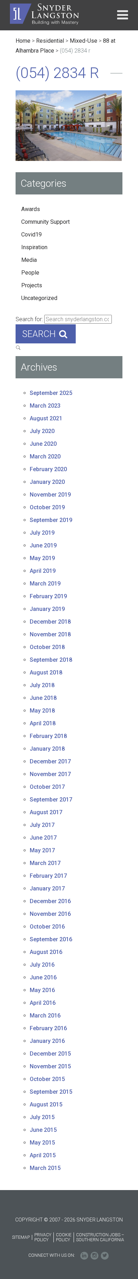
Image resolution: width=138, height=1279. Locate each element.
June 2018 (43, 698)
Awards (30, 209)
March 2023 (45, 405)
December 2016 (50, 901)
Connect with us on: (51, 1255)
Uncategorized (39, 298)
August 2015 (46, 1104)
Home (23, 40)
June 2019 (43, 545)
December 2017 (50, 761)
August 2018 (46, 672)
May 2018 (42, 710)
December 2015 (50, 1053)
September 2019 (51, 520)
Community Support (45, 221)
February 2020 (48, 469)
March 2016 (45, 1015)
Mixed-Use (83, 40)
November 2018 (50, 634)
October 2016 (47, 926)
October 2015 (47, 1079)
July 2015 (42, 1117)
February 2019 (48, 596)
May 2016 (42, 990)
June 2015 (43, 1130)
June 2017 (43, 837)
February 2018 (48, 736)
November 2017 (50, 774)
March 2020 (45, 456)
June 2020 (43, 443)
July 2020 (42, 431)
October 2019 (47, 507)
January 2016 (47, 1041)
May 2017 (42, 850)
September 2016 (51, 939)
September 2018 (51, 659)
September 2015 (51, 1091)
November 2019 (50, 494)
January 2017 (47, 888)
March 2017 (45, 863)
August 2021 (46, 418)
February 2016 (48, 1028)
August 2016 (46, 952)
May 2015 (42, 1142)
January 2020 (47, 482)
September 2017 (51, 799)
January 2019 (47, 609)
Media (29, 260)
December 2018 (50, 621)
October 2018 (47, 647)
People (30, 272)
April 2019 (43, 571)
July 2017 (42, 825)
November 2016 (50, 914)
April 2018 (43, 723)
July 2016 (42, 964)
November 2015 (50, 1066)
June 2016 (43, 977)
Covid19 (31, 234)
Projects (31, 285)
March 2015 (45, 1168)
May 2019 (42, 558)
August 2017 (46, 812)
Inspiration (34, 247)
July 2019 (42, 532)
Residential (50, 40)
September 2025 (51, 393)
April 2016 (43, 1002)
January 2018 (47, 748)
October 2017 (47, 786)
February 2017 (48, 875)
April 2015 (43, 1155)
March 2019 (45, 583)
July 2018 (42, 685)
